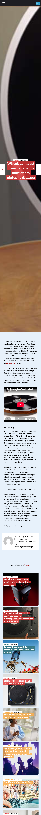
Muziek (27, 565)
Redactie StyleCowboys (23, 536)
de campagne (11, 363)
